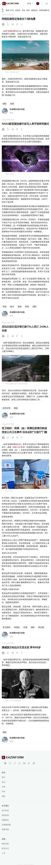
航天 (12, 306)
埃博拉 (17, 627)
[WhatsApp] (7, 24)
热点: (3, 10)
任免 (23, 10)
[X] (21, 24)
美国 (19, 306)
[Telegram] (12, 24)
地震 (12, 104)
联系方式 (5, 848)
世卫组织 (6, 627)
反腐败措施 (6, 825)
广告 (3, 853)
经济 (3, 791)
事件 (28, 10)
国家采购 (5, 829)
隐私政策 (5, 815)
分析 (3, 787)
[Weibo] (19, 763)
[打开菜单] (47, 3)
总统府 (17, 10)
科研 (27, 306)
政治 (3, 782)
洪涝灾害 (6, 408)
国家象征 (5, 820)
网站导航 (5, 844)
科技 (5, 306)
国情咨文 (34, 10)
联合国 (41, 627)
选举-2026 (10, 10)
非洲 (25, 627)
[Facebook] (17, 24)
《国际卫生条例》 (18, 447)
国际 (5, 104)
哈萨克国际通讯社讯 (12, 31)
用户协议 (5, 810)
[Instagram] (3, 24)
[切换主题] (39, 3)
